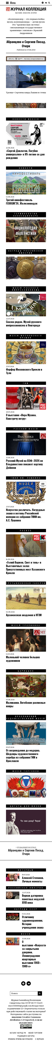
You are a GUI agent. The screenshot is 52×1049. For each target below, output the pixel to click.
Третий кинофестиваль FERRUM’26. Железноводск (21, 201)
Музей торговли (35, 1033)
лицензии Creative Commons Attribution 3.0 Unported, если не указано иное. (26, 1020)
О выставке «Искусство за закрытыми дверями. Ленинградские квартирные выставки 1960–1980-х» (34, 954)
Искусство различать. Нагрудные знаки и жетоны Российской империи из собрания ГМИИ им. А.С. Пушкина (25, 515)
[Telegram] (42, 2)
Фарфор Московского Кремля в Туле (24, 371)
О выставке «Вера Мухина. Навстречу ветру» (21, 416)
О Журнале (39, 1039)
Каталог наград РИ (18, 1033)
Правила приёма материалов (20, 1039)
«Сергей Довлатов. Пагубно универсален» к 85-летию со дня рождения (25, 154)
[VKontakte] (45, 2)
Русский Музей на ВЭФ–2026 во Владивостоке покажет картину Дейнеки (24, 464)
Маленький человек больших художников (23, 659)
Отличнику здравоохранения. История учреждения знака (32, 922)
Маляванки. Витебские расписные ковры (25, 704)
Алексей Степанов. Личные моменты (33, 879)
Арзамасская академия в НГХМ (24, 615)
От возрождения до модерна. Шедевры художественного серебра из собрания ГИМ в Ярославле (23, 755)
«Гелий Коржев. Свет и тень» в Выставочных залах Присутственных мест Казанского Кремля (25, 567)
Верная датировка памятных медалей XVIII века (33, 898)
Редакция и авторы (26, 1036)
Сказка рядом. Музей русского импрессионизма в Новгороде (23, 323)
